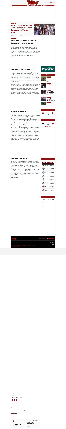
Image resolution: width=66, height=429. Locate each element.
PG (47, 164)
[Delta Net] (52, 243)
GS (51, 164)
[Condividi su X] (14, 38)
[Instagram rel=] (49, 238)
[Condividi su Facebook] (12, 38)
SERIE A (44, 162)
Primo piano (13, 23)
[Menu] (11, 5)
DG (52, 164)
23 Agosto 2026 (48, 112)
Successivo (35, 420)
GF (50, 164)
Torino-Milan (48, 115)
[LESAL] (48, 69)
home (13, 395)
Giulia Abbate (13, 35)
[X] (51, 238)
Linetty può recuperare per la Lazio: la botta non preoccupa (36, 5)
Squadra (44, 164)
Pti (53, 164)
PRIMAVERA (50, 162)
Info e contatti (24, 242)
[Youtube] (53, 238)
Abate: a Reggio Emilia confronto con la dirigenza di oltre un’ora (51, 99)
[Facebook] (47, 238)
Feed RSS (16, 242)
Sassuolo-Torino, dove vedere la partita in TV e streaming (51, 104)
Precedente (16, 421)
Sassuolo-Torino (48, 126)
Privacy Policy (29, 242)
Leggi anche (48, 74)
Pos (42, 164)
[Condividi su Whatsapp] (15, 38)
